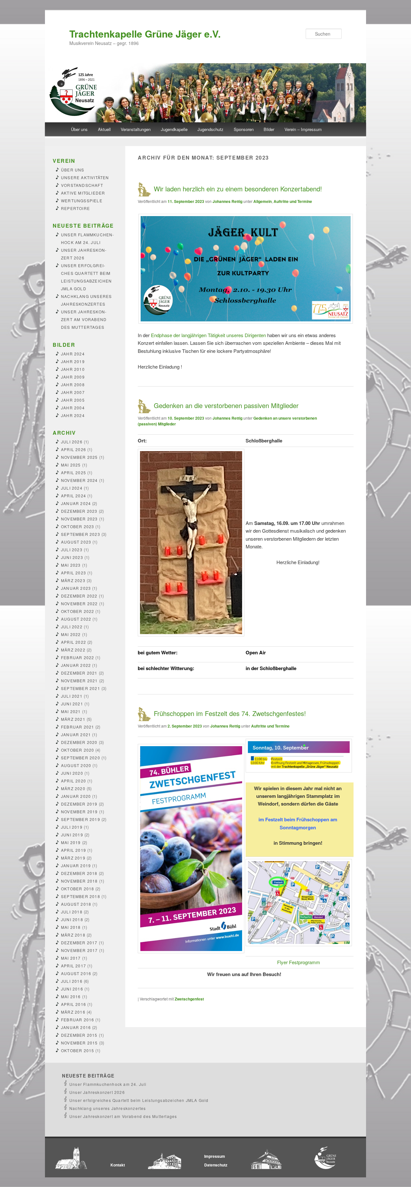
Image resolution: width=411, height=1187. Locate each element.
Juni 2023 (72, 557)
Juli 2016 (72, 981)
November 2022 (79, 603)
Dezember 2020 (79, 742)
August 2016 (76, 973)
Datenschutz (215, 1165)
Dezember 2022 (79, 595)
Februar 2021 (77, 726)
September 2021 (80, 688)
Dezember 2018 (79, 873)
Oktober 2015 (77, 1050)
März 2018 (73, 935)
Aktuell (104, 129)
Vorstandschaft (82, 185)
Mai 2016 (71, 996)
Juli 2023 (72, 549)
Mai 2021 (71, 711)
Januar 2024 (76, 503)
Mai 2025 (71, 464)
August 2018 (76, 904)
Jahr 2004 (73, 407)
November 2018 (79, 881)
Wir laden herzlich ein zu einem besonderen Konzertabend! (238, 188)
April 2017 (73, 965)
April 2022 (73, 642)
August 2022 (76, 619)
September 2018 (80, 896)
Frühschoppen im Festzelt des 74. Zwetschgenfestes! (230, 713)
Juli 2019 (72, 827)
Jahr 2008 (73, 384)
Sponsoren (244, 129)
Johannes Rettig (227, 201)
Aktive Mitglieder (83, 193)
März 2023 (73, 580)
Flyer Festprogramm (298, 962)
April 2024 (73, 495)
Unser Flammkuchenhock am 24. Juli (108, 1084)
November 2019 (79, 811)
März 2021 (73, 719)
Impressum (214, 1156)
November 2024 (79, 480)
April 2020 (73, 780)
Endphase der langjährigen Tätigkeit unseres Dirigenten (208, 335)
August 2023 (76, 542)
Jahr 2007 (73, 392)
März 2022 (73, 649)
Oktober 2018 (77, 888)
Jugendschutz (210, 129)
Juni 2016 (72, 988)
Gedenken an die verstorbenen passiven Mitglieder (226, 405)
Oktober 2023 (77, 526)
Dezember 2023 (79, 511)
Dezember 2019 (79, 804)
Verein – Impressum (303, 129)
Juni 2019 (72, 834)
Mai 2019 (71, 842)
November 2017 (79, 950)
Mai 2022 (71, 634)
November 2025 (79, 457)
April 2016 (73, 1004)
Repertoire (75, 208)
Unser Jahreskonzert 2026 (97, 1092)
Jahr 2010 (73, 369)
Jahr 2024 (73, 353)
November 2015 (79, 1042)
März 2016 (73, 1012)
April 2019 (73, 850)
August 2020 (76, 765)
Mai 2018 (71, 927)
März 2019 (73, 857)
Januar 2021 (76, 734)
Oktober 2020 (77, 750)
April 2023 (73, 572)
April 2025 (73, 472)
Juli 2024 (72, 488)
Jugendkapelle (174, 129)
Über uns (79, 129)
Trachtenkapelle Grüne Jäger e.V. (145, 33)
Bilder (269, 129)
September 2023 (80, 534)
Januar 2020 (76, 796)
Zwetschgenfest (189, 999)
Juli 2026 (72, 441)
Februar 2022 (77, 657)
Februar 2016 (77, 1019)
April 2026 (73, 449)
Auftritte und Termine (293, 201)
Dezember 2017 (79, 942)
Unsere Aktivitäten (85, 177)
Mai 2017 (71, 958)
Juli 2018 (72, 911)
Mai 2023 (71, 565)
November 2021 (79, 680)
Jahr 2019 (73, 361)
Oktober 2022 (77, 611)
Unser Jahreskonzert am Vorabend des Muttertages (84, 319)
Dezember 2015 (79, 1035)
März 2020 (73, 788)
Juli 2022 (72, 626)
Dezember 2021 (79, 673)
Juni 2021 (72, 703)
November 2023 (79, 518)
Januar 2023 (76, 588)
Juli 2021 (72, 696)
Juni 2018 (72, 919)
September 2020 (80, 757)
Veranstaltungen (136, 129)
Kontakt (117, 1165)
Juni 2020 (72, 773)
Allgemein (262, 201)
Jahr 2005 (73, 400)
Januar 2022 (76, 665)
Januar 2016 (76, 1027)
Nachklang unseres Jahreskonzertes (107, 1108)
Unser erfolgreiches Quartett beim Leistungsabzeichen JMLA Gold (138, 1100)
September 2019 (80, 819)
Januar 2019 (76, 865)
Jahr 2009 (73, 377)
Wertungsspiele (81, 200)
